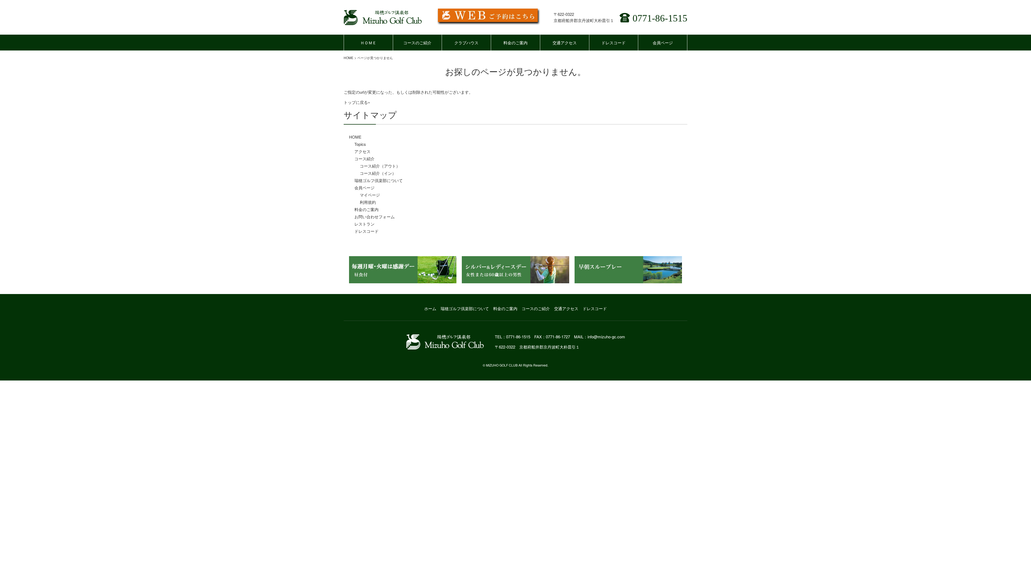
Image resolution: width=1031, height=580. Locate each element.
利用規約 (368, 202)
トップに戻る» (357, 102)
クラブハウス (466, 42)
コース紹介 (364, 158)
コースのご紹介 (417, 42)
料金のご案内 (515, 42)
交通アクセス (565, 42)
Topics (360, 144)
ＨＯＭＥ (368, 42)
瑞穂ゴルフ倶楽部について (378, 180)
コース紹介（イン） (378, 173)
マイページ (370, 195)
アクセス (362, 151)
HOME (348, 57)
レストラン (364, 224)
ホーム (430, 308)
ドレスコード (613, 42)
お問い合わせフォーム (374, 216)
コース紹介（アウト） (380, 166)
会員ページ (663, 42)
